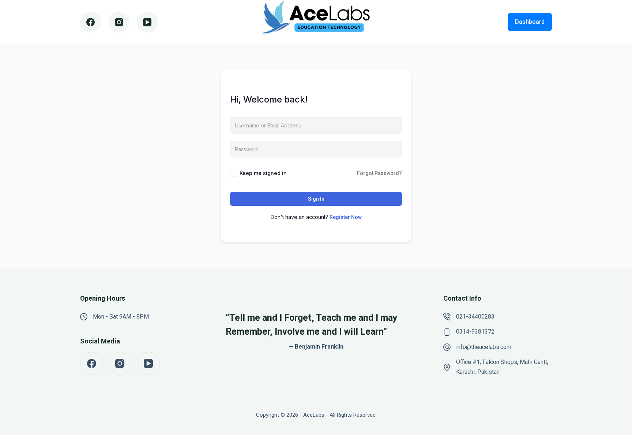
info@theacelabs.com (483, 346)
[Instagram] (119, 22)
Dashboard (530, 21)
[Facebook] (90, 22)
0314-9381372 (475, 331)
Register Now (346, 217)
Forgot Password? (379, 173)
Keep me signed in (263, 173)
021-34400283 (475, 316)
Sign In (316, 199)
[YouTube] (147, 22)
